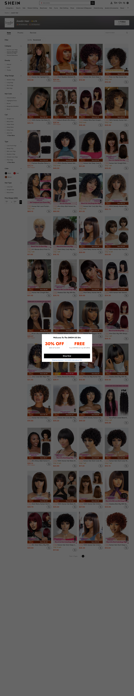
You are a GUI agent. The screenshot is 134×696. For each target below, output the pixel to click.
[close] (90, 331)
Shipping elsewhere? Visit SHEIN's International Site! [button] (67, 360)
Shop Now (67, 356)
